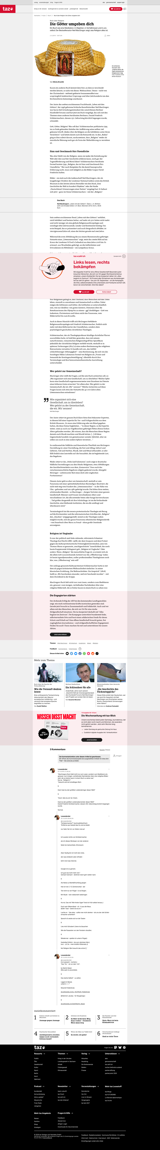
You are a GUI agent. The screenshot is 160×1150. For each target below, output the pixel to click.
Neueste (102, 750)
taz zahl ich (109, 1064)
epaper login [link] (120, 2)
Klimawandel (62, 1070)
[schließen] (124, 256)
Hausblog (84, 1061)
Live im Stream (86, 1097)
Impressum (102, 1138)
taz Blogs (108, 1092)
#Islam (89, 643)
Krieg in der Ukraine (64, 1058)
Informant (85, 1138)
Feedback (61, 1118)
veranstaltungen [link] (44, 2)
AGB (108, 1138)
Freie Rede (38, 1103)
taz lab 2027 (85, 1103)
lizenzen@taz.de (47, 1138)
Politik (36, 1058)
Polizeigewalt (62, 1067)
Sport (36, 1070)
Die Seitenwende (87, 1064)
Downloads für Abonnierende (68, 1127)
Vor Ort (83, 1094)
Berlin (36, 1073)
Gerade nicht (117, 256)
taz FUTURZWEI (110, 1095)
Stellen (83, 1067)
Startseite (37, 15)
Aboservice (62, 1121)
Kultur (44, 15)
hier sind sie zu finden (71, 761)
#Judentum (82, 643)
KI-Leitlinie (121, 1135)
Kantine (36, 1121)
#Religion (95, 643)
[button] (124, 9)
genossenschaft (110, 1061)
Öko (35, 1061)
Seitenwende (115, 1138)
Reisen (36, 1118)
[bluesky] (120, 1048)
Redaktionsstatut (95, 1135)
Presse (83, 1070)
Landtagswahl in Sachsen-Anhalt (67, 1063)
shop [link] (51, 2)
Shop (36, 1124)
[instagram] (124, 1048)
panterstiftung (110, 1070)
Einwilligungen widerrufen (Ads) (92, 1141)
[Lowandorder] (52, 770)
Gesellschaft (38, 1064)
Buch (49, 15)
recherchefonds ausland (113, 1067)
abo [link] (104, 2)
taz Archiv (108, 1101)
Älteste (108, 750)
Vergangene (85, 1100)
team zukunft (62, 1091)
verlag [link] (36, 2)
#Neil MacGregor (62, 643)
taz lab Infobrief (63, 1100)
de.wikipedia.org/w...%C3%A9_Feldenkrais (75, 992)
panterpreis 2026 (111, 1073)
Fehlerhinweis (73, 649)
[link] (41, 9)
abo (106, 1058)
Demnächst (85, 1091)
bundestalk (38, 1091)
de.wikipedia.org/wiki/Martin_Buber (73, 1004)
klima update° (39, 1097)
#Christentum (73, 643)
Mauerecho (38, 1100)
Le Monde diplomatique (113, 1098)
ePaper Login (62, 1124)
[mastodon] (115, 1048)
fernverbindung (39, 1094)
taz (39, 1047)
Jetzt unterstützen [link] (60, 634)
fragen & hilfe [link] (58, 2)
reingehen (37, 1106)
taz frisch (61, 1094)
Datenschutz (93, 1138)
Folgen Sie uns (108, 1047)
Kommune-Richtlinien (109, 1135)
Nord (36, 1076)
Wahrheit (37, 1079)
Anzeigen (37, 1127)
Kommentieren (62, 649)
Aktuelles (84, 1058)
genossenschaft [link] (111, 2)
